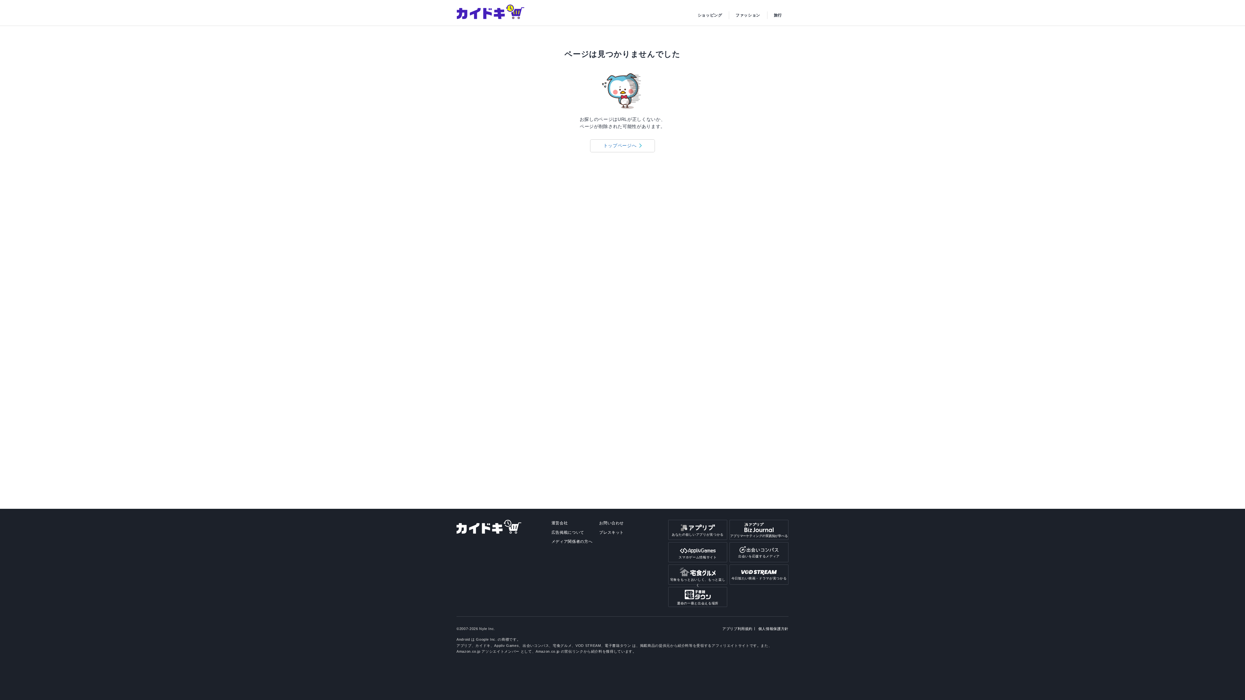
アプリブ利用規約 (737, 629)
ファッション (748, 15)
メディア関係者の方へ (572, 541)
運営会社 (559, 523)
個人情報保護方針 (773, 629)
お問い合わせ (611, 523)
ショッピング (710, 15)
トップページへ (620, 145)
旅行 (778, 15)
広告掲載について (567, 532)
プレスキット (611, 532)
